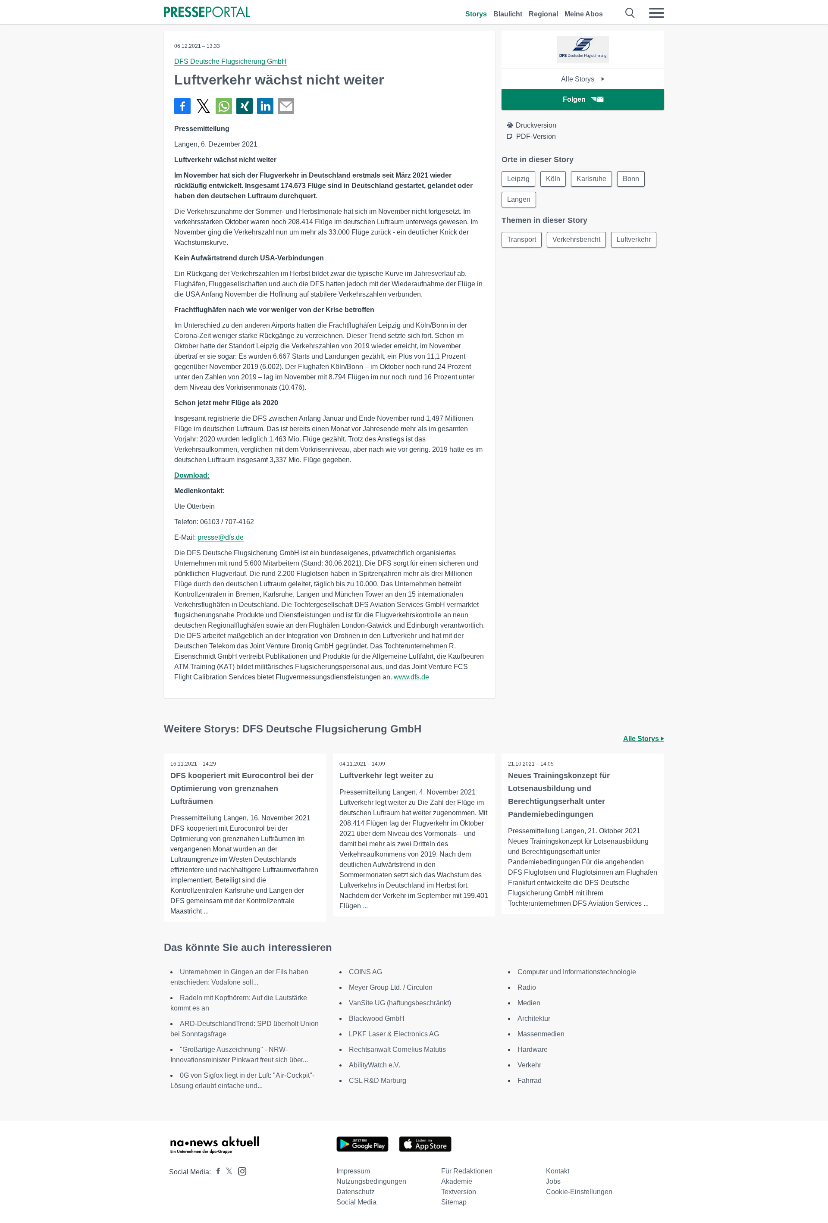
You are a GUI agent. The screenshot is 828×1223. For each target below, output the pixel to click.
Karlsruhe (591, 178)
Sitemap (454, 1202)
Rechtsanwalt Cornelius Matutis (397, 1049)
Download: (192, 475)
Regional (543, 14)
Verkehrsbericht (576, 239)
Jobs (553, 1181)
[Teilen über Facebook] (182, 106)
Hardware (533, 1049)
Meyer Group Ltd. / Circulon (391, 987)
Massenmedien (541, 1034)
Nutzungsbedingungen (371, 1181)
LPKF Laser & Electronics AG (394, 1034)
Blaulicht (507, 14)
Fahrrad (530, 1080)
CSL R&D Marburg (377, 1080)
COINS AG (365, 972)
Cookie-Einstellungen (579, 1191)
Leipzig (518, 178)
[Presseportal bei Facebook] (215, 1172)
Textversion (458, 1191)
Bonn (631, 178)
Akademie (456, 1181)
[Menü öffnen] (656, 13)
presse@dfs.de (221, 537)
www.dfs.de (411, 677)
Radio (527, 987)
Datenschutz (355, 1191)
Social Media (356, 1202)
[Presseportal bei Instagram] (239, 1170)
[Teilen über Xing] (244, 106)
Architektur (534, 1018)
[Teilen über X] (203, 106)
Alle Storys (578, 79)
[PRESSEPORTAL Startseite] (207, 12)
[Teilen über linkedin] (265, 106)
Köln (553, 178)
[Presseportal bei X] (226, 1172)
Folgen (574, 99)
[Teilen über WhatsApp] (224, 106)
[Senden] (286, 106)
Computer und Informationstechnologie (577, 972)
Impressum (353, 1171)
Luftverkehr (634, 239)
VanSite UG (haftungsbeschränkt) (400, 1003)
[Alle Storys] (583, 61)
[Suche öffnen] (630, 13)
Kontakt (557, 1171)
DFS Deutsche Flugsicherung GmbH (230, 61)
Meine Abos (584, 14)
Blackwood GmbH (377, 1018)
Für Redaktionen (466, 1171)
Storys (476, 14)
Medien (529, 1003)
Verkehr (529, 1065)
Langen (518, 199)
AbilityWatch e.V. (374, 1065)
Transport (521, 239)
